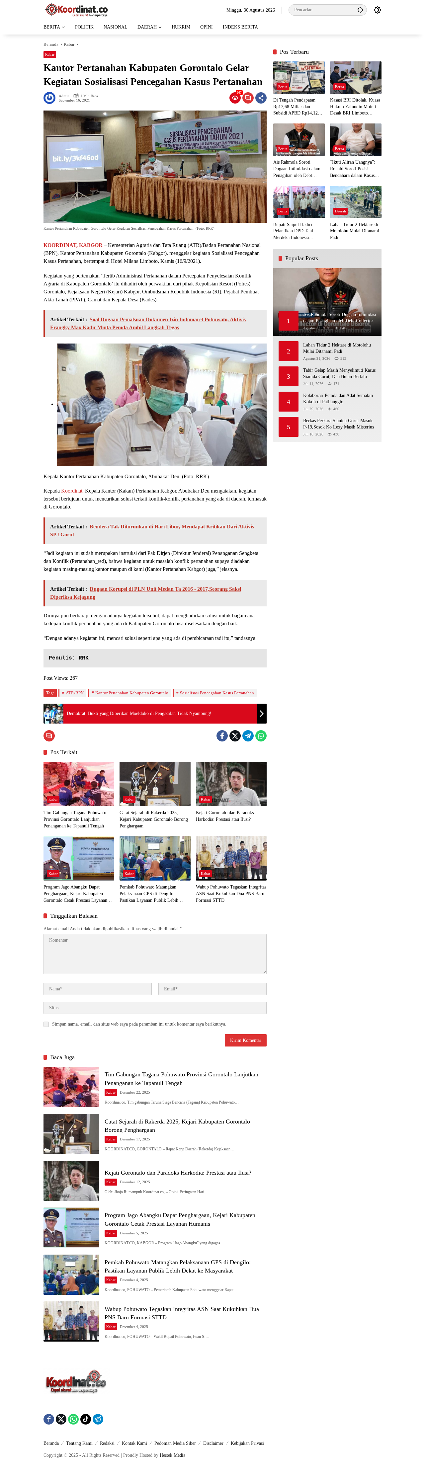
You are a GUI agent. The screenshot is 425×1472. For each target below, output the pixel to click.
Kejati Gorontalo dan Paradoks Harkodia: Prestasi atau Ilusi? (225, 816)
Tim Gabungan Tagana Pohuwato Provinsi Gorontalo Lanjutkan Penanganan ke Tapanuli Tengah (74, 819)
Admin (64, 96)
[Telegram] (248, 735)
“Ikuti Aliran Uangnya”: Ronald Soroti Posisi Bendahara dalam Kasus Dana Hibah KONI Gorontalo (352, 169)
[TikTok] (85, 1419)
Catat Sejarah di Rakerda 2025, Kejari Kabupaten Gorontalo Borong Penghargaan (154, 819)
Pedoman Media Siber (175, 1443)
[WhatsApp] (261, 735)
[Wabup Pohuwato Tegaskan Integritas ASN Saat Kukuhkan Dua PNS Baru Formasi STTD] (231, 858)
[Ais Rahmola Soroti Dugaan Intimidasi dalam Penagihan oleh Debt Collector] (299, 139)
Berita (282, 87)
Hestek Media (172, 1455)
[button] (360, 9)
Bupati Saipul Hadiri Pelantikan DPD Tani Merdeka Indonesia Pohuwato (293, 231)
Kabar (49, 54)
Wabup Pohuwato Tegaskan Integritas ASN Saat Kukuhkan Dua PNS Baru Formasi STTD (231, 893)
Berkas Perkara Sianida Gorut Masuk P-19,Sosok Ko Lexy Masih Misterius (338, 424)
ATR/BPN (75, 692)
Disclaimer (213, 1443)
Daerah (340, 211)
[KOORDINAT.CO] (76, 9)
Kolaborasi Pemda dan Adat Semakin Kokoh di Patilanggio (338, 399)
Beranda (51, 1443)
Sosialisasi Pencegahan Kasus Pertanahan (217, 692)
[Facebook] (222, 735)
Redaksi (107, 1443)
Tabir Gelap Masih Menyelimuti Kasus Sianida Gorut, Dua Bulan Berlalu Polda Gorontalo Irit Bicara (339, 374)
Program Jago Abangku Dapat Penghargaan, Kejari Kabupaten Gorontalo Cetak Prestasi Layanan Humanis (75, 894)
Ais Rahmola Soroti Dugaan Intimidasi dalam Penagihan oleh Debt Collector (296, 169)
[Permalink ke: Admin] (51, 98)
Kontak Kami (134, 1443)
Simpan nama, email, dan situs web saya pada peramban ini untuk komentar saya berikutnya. (139, 1024)
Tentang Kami (79, 1443)
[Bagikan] (261, 98)
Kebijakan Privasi (247, 1443)
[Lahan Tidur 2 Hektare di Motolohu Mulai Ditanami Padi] (356, 202)
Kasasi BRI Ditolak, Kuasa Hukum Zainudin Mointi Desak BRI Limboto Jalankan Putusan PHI (355, 107)
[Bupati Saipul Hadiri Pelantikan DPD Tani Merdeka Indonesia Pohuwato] (299, 202)
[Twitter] (235, 735)
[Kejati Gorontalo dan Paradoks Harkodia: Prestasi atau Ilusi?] (231, 784)
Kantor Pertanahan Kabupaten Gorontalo (131, 692)
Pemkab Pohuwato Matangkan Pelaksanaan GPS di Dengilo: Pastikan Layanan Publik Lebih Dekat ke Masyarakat (149, 894)
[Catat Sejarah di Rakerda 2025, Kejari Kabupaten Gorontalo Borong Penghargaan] (155, 784)
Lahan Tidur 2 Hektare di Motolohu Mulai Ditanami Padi (354, 231)
